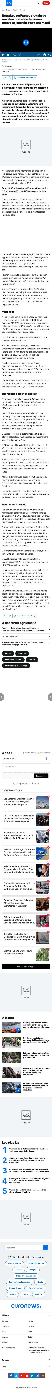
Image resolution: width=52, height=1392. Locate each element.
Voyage (5, 1337)
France (22, 10)
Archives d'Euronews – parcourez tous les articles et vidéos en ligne (38, 1350)
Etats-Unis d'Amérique (26, 1276)
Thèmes (5, 1315)
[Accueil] (3, 10)
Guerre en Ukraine (36, 1264)
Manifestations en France (16, 666)
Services (5, 1360)
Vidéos (5, 1342)
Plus (4, 1366)
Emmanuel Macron (13, 659)
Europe (5, 1321)
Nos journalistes (8, 1348)
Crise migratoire (36, 1288)
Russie (13, 1294)
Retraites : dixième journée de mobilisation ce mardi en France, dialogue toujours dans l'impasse (23, 629)
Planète (31, 1326)
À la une (8, 1018)
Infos (8, 10)
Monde (14, 10)
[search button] (45, 1247)
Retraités (22, 653)
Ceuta (40, 1282)
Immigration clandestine (19, 1282)
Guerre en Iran (14, 1264)
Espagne (32, 1270)
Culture (30, 1337)
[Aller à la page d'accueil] (9, 3)
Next (4, 1332)
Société (32, 659)
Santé (30, 1332)
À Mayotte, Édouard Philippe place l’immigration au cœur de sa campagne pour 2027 (23, 643)
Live (46, 3)
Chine (25, 1294)
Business (5, 1326)
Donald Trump (15, 1288)
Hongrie (38, 1294)
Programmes (33, 1342)
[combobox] (26, 1247)
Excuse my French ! (10, 636)
